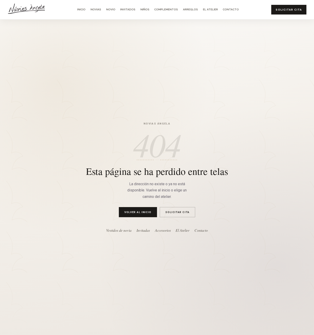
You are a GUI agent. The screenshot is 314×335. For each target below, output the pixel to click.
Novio (110, 9)
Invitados (127, 9)
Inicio (81, 9)
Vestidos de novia (118, 230)
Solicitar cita (289, 9)
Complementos (166, 9)
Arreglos (190, 9)
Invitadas (143, 230)
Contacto (231, 9)
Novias (96, 9)
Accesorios (163, 230)
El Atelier (210, 9)
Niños (144, 9)
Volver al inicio (137, 212)
